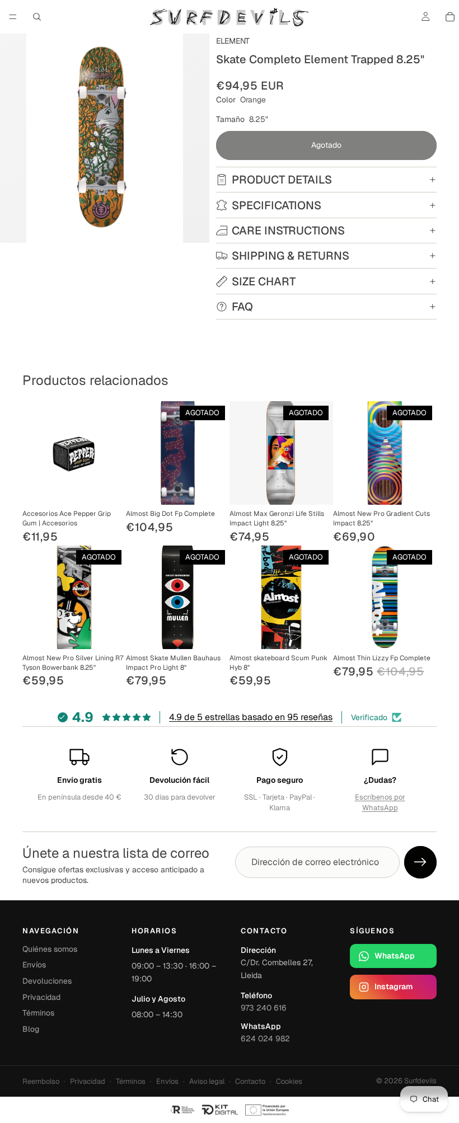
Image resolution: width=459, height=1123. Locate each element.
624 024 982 (265, 1038)
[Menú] (13, 17)
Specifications (276, 205)
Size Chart (264, 281)
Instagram (393, 986)
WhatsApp (394, 956)
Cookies (289, 1081)
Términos (38, 1013)
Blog (30, 1029)
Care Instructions (288, 230)
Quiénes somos (49, 949)
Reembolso (40, 1081)
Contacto (250, 1081)
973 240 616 (264, 1008)
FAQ (242, 306)
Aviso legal (206, 1081)
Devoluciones (47, 981)
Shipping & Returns (290, 255)
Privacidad (41, 997)
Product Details (282, 179)
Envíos (34, 965)
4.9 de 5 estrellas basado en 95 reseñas (250, 717)
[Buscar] (37, 16)
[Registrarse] (420, 862)
